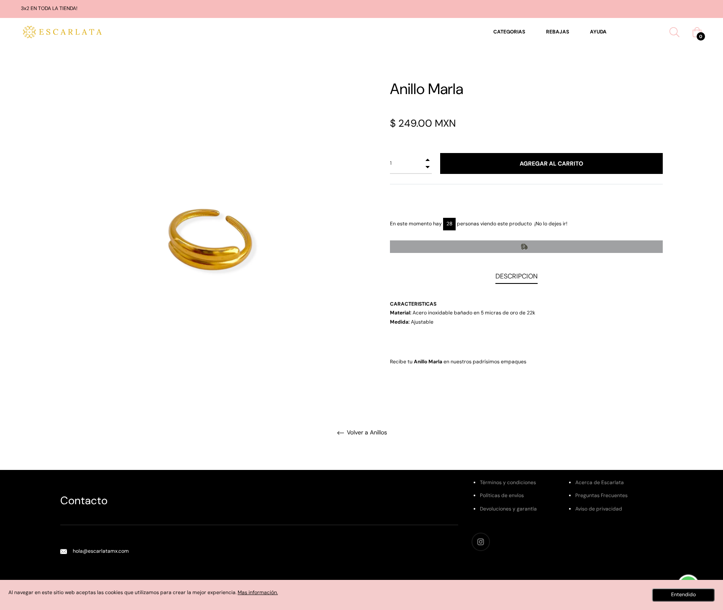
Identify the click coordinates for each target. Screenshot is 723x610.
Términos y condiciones (508, 482)
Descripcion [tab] (516, 276)
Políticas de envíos (502, 495)
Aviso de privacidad (598, 508)
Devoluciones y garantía (508, 508)
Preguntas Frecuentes (601, 495)
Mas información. (258, 592)
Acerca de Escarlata (599, 482)
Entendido (683, 594)
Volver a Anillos (366, 432)
